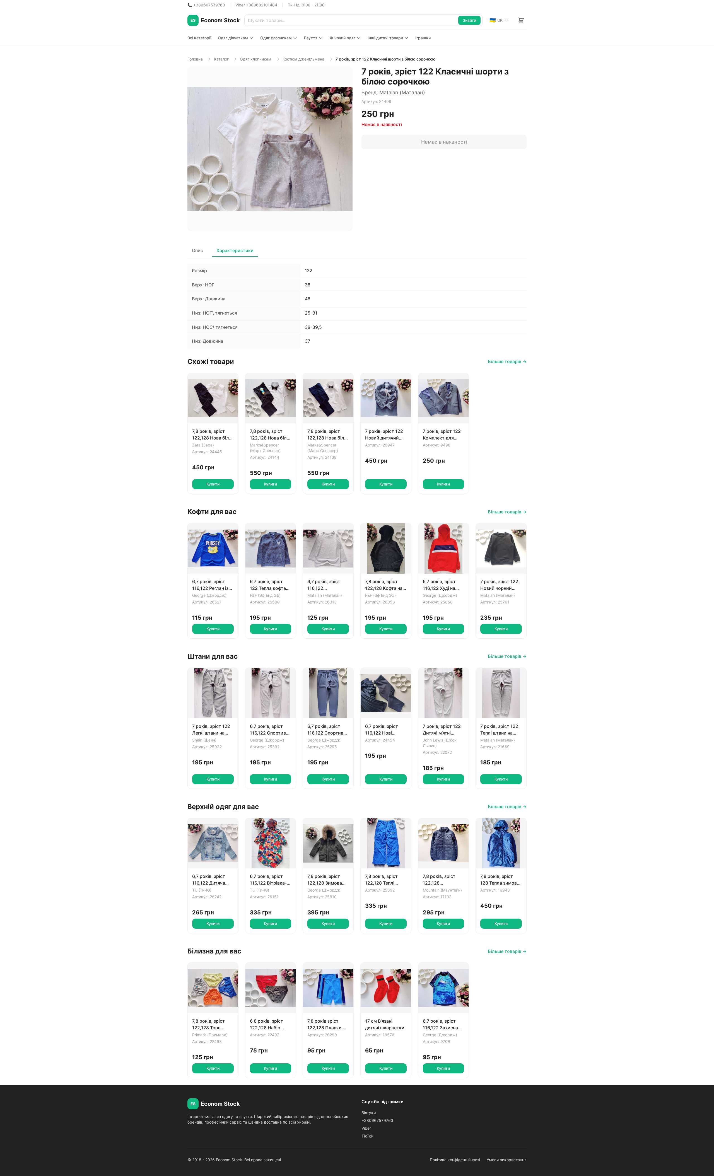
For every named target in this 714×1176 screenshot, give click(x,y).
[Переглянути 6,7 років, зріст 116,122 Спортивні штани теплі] (328, 693)
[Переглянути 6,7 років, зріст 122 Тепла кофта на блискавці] (270, 548)
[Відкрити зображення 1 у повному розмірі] (270, 148)
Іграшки (423, 37)
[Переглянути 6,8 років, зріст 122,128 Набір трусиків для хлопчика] (270, 988)
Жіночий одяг (342, 37)
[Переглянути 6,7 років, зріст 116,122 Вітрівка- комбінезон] (270, 843)
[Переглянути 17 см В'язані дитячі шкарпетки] (386, 988)
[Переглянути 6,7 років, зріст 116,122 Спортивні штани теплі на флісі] (270, 693)
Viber (366, 1128)
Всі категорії (199, 37)
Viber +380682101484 (256, 5)
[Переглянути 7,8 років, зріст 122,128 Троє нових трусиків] (213, 988)
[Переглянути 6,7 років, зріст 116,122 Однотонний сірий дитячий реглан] (328, 548)
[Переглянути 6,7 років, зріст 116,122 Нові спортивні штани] (386, 693)
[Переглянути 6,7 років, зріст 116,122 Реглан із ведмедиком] (213, 548)
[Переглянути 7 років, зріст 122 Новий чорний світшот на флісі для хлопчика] (501, 548)
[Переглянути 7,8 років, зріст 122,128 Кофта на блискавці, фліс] (386, 548)
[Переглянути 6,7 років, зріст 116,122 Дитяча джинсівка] (213, 843)
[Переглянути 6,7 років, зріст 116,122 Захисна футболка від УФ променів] (443, 988)
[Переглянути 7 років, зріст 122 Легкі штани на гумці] (213, 693)
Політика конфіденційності (455, 1159)
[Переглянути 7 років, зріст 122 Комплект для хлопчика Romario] (443, 398)
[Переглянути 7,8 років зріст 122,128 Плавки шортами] (328, 988)
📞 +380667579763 (206, 5)
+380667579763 (377, 1120)
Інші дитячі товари (385, 37)
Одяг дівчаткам (233, 37)
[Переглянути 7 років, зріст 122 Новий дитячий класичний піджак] (386, 398)
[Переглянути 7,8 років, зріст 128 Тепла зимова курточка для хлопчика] (501, 843)
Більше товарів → (507, 361)
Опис (197, 250)
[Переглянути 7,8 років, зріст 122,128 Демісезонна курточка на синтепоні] (443, 843)
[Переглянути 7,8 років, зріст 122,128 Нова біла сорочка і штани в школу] (213, 398)
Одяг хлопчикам (276, 37)
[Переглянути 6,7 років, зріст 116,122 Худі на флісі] (443, 548)
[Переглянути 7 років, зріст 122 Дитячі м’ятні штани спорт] (443, 693)
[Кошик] (521, 20)
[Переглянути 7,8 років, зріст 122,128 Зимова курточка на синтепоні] (328, 843)
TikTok (367, 1136)
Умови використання (507, 1159)
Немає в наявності (444, 142)
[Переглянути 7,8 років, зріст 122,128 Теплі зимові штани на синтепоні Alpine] (386, 843)
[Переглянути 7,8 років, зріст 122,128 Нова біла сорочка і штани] (270, 398)
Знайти (469, 20)
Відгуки (368, 1112)
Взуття (310, 37)
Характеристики (235, 250)
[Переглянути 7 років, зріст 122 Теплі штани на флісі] (501, 693)
